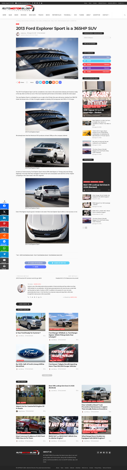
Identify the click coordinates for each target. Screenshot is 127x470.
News (16, 15)
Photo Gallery (87, 107)
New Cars (32, 15)
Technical (67, 15)
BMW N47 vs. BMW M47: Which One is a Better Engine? (63, 437)
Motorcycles (56, 15)
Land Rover (85, 431)
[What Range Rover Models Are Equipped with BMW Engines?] (87, 197)
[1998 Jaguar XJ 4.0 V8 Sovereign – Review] (97, 99)
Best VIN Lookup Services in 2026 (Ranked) (96, 186)
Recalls (59, 360)
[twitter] (97, 60)
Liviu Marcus (21, 335)
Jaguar (85, 105)
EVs (75, 15)
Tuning (81, 15)
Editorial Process (102, 3)
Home (4, 15)
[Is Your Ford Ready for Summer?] (30, 322)
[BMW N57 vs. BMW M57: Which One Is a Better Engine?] (87, 213)
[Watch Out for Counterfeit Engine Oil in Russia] (30, 394)
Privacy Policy (98, 467)
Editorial (72, 467)
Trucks (40, 15)
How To (94, 401)
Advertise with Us (112, 3)
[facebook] (97, 57)
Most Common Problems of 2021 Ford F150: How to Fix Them (30, 437)
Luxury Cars (103, 105)
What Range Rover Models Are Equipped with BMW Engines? (93, 437)
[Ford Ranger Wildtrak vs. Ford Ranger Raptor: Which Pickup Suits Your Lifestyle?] (63, 322)
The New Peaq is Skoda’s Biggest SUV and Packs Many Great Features (100, 151)
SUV (92, 432)
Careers (95, 3)
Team (90, 3)
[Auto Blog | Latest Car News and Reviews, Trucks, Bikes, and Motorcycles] (28, 452)
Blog (10, 15)
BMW (51, 432)
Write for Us (85, 467)
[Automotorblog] (18, 8)
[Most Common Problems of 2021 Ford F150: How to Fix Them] (30, 425)
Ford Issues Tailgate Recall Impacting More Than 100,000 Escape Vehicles (63, 365)
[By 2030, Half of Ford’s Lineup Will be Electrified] (30, 353)
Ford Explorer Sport (42, 255)
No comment (42, 33)
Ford (17, 24)
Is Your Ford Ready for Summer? (28, 333)
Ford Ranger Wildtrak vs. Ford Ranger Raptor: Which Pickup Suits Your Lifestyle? (63, 335)
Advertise (96, 15)
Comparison (56, 329)
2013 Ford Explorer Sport (26, 255)
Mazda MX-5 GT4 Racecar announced (67, 278)
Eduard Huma (21, 411)
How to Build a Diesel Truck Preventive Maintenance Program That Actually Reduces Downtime (94, 407)
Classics (91, 105)
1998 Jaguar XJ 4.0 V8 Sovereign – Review (93, 111)
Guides (89, 401)
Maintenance (100, 401)
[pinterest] (97, 64)
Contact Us (120, 3)
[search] (125, 15)
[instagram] (97, 68)
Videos (98, 107)
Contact (105, 15)
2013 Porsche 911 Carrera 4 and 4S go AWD (29, 278)
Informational (94, 181)
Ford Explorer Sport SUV (55, 255)
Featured (96, 105)
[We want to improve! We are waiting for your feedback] (87, 143)
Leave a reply (23, 304)
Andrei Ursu (23, 33)
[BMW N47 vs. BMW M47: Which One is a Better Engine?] (63, 425)
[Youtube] (97, 71)
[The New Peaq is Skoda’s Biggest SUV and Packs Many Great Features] (87, 151)
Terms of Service (107, 467)
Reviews (23, 15)
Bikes (48, 15)
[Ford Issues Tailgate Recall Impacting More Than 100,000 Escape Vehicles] (63, 353)
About (85, 3)
